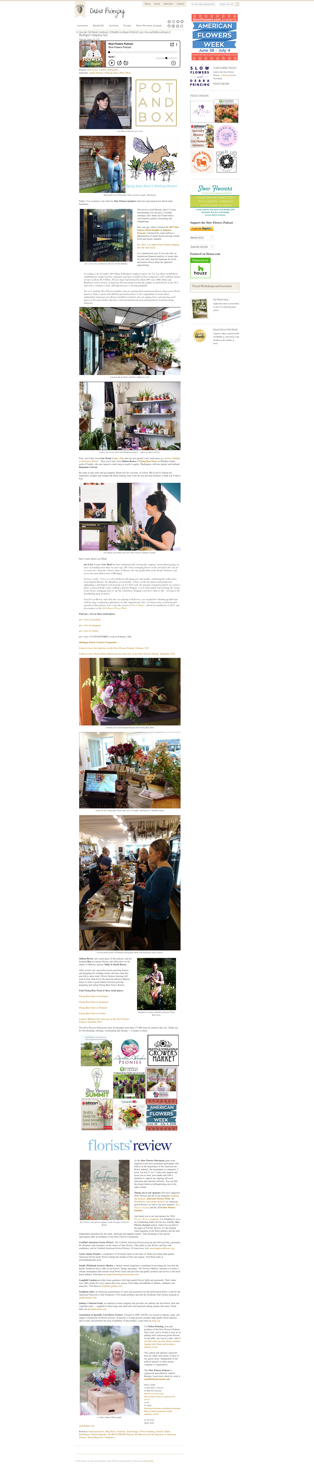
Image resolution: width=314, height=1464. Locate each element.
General (159, 1431)
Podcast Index (111, 72)
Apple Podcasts (96, 72)
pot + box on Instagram (90, 625)
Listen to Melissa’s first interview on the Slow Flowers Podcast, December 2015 (104, 1020)
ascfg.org (156, 1320)
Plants (167, 1431)
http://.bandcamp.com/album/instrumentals (162, 1408)
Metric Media (149, 1461)
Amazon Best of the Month (225, 329)
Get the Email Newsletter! (203, 4)
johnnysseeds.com (98, 1309)
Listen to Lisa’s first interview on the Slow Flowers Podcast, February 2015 (114, 648)
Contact (180, 4)
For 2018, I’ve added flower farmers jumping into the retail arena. (158, 246)
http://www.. (154, 1393)
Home (147, 4)
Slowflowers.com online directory (150, 1201)
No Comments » (107, 1437)
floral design (132, 1431)
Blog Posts (110, 1431)
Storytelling (93, 1437)
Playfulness (84, 1434)
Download (113, 69)
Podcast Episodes (99, 1434)
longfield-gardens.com (112, 1285)
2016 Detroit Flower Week (114, 608)
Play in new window (96, 69)
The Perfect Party (220, 299)
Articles (114, 26)
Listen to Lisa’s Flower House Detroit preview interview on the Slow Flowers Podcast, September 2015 (127, 653)
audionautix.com (86, 1425)
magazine (146, 1219)
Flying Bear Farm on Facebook (93, 996)
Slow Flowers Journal (149, 26)
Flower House (137, 605)
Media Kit (98, 26)
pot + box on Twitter (88, 630)
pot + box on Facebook (89, 619)
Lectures (82, 26)
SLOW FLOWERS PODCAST (224, 68)
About (157, 4)
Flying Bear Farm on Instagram (93, 1001)
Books (127, 26)
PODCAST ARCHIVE (221, 84)
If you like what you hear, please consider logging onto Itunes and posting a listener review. (162, 1342)
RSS (122, 72)
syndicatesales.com (87, 1297)
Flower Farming (147, 1431)
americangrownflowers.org (161, 1248)
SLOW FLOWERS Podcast (120, 1434)
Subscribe (168, 4)
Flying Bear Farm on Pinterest (93, 1007)
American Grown (96, 1431)
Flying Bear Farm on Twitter (92, 1013)
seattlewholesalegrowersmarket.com (122, 1274)
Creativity (121, 1431)
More (128, 72)
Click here (225, 75)
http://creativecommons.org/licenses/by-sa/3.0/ (158, 1413)
